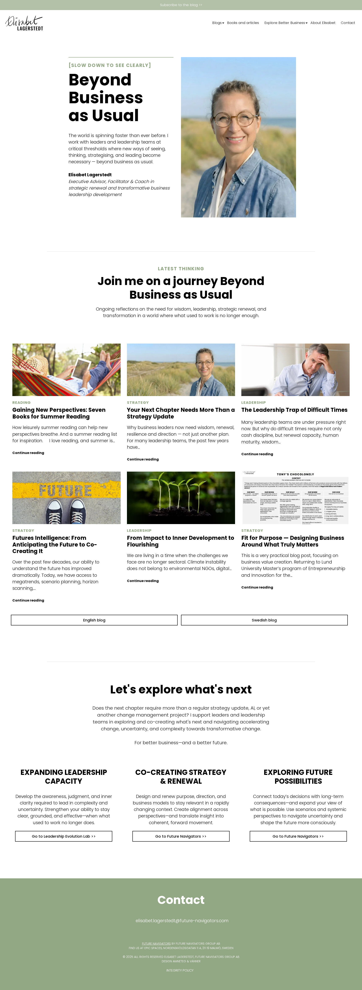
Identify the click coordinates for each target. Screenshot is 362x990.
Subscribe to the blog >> (181, 5)
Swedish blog (264, 620)
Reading (21, 402)
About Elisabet (322, 22)
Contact (348, 22)
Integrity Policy (180, 970)
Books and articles (243, 22)
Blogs (217, 22)
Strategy (138, 402)
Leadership (253, 402)
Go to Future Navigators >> (181, 836)
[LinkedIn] (198, 23)
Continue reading (28, 452)
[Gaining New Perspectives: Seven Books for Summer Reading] (66, 370)
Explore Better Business (284, 22)
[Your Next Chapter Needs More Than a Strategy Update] (181, 370)
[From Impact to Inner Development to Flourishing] (181, 498)
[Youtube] (203, 23)
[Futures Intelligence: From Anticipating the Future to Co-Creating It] (66, 498)
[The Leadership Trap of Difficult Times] (295, 370)
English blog (94, 620)
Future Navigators (156, 944)
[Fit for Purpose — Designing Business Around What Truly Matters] (295, 498)
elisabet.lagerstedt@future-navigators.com (182, 921)
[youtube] (183, 931)
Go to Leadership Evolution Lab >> (64, 836)
